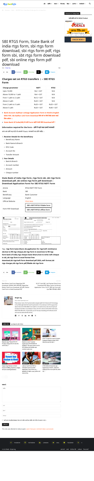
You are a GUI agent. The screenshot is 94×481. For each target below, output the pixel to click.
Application (25, 363)
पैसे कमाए (62, 4)
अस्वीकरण (80, 449)
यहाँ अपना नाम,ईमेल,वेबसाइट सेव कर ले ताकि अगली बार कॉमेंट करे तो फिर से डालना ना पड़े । (25, 420)
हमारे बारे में (63, 449)
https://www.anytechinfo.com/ (21, 300)
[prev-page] (3, 377)
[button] (90, 4)
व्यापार (55, 4)
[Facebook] (19, 316)
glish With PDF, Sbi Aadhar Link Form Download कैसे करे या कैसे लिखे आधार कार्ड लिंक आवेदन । (31, 116)
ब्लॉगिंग (49, 4)
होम (44, 4)
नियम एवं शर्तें (85, 449)
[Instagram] (22, 316)
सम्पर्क (67, 449)
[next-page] (6, 377)
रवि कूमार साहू (7, 68)
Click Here (29, 201)
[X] (36, 316)
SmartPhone (5, 339)
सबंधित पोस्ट (6, 324)
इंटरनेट (74, 4)
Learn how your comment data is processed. (40, 429)
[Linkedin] (26, 316)
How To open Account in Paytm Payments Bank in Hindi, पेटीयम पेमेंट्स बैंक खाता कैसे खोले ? (51, 340)
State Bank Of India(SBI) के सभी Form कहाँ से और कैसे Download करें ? (29, 122)
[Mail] (29, 316)
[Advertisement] (31, 25)
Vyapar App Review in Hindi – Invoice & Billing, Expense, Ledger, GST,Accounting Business (11, 367)
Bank (12, 10)
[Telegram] (32, 316)
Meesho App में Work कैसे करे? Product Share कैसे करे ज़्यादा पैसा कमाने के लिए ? (10, 343)
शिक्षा (68, 4)
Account (45, 336)
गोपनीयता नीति (73, 449)
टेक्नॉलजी (81, 4)
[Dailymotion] (16, 316)
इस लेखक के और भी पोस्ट (17, 324)
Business (7, 10)
